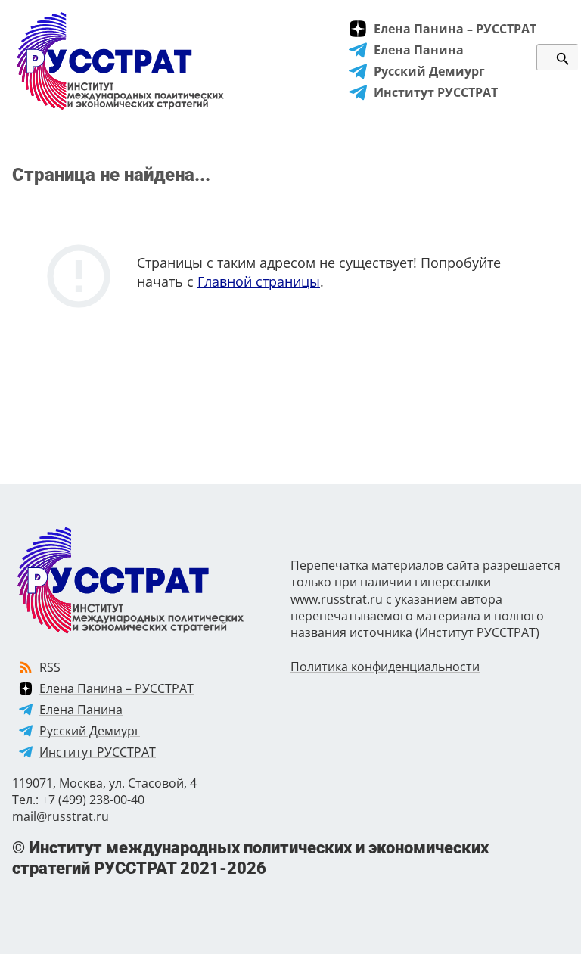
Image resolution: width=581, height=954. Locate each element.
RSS (50, 667)
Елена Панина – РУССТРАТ (455, 28)
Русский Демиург (429, 71)
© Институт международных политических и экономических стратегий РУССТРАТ (250, 857)
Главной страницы (258, 281)
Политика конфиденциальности (385, 666)
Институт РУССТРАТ (436, 92)
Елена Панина (419, 50)
